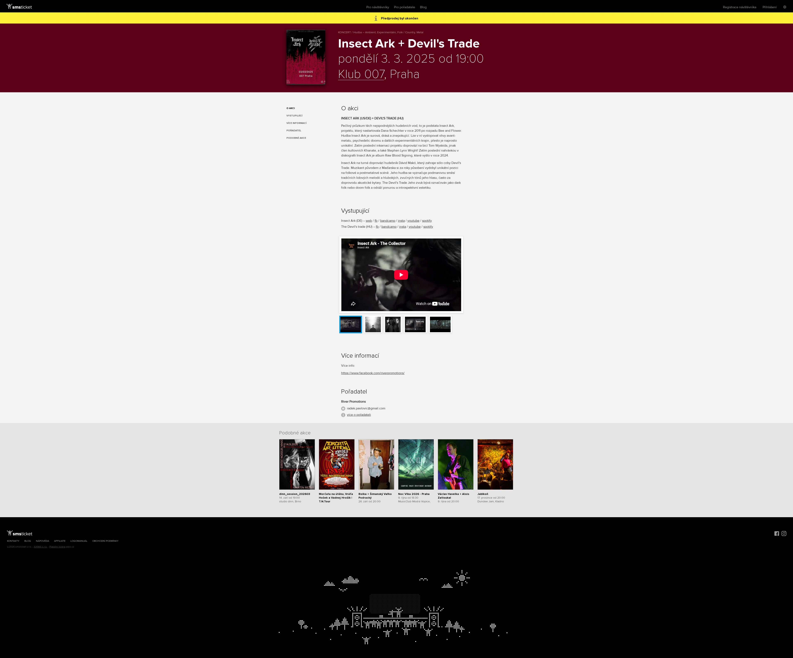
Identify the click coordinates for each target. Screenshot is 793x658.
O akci (290, 108)
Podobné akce (296, 138)
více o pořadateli (359, 415)
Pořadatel (293, 130)
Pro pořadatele (404, 7)
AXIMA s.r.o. (40, 546)
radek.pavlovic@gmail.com (366, 408)
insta (401, 221)
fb (376, 221)
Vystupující (294, 115)
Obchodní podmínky (105, 541)
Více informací (296, 123)
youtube (413, 221)
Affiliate (59, 541)
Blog (423, 7)
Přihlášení (770, 7)
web (369, 221)
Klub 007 (361, 74)
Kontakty (13, 541)
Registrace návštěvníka (739, 7)
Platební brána (57, 546)
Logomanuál (78, 541)
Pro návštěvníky (377, 7)
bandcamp (387, 221)
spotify (427, 221)
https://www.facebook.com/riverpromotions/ (373, 373)
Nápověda (42, 541)
